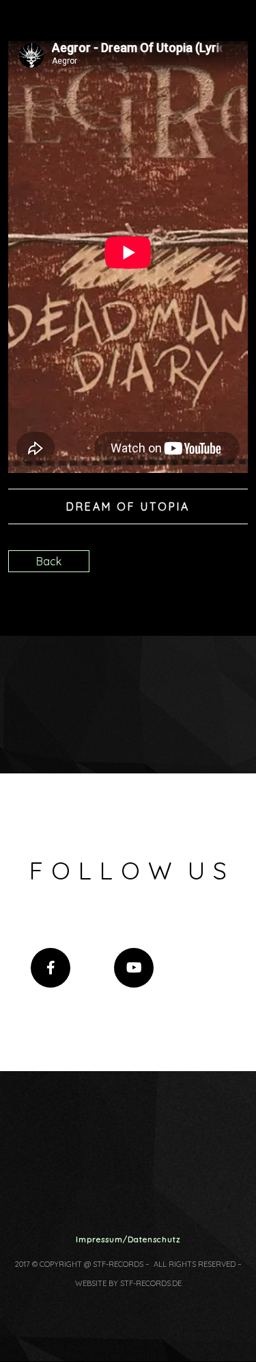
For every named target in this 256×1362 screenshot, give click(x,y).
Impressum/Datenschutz (128, 1239)
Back (48, 561)
